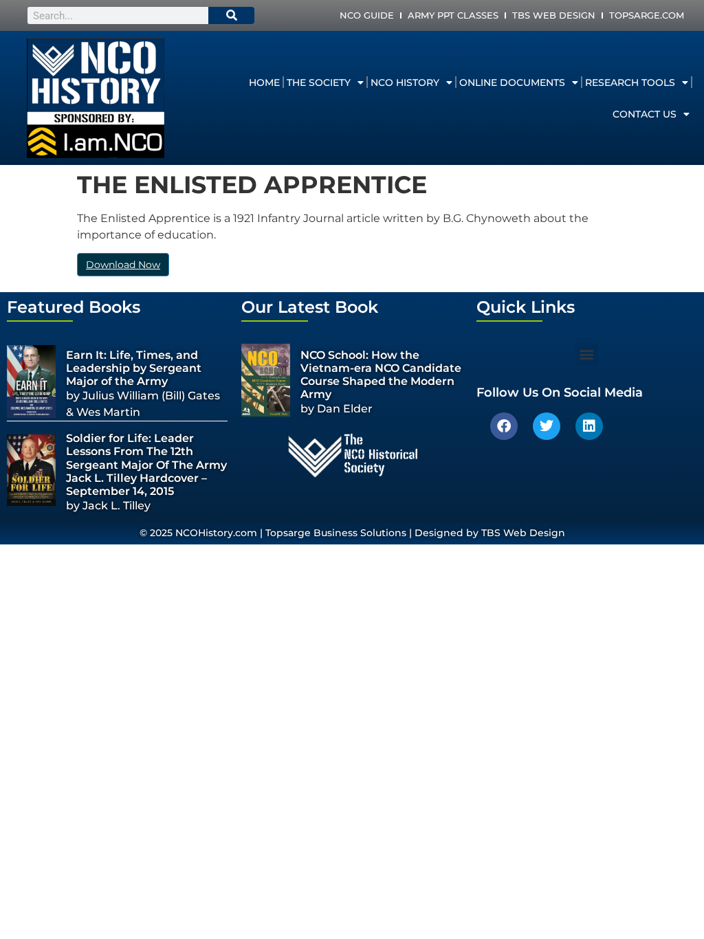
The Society (319, 82)
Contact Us (644, 114)
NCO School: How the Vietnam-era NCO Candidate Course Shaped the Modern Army (380, 375)
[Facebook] (504, 426)
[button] (586, 354)
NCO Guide (367, 15)
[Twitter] (546, 426)
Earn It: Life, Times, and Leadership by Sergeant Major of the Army (133, 368)
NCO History (405, 82)
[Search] (231, 15)
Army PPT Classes (453, 15)
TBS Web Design (553, 15)
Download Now (123, 264)
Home (264, 82)
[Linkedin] (589, 426)
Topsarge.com (646, 15)
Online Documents (512, 82)
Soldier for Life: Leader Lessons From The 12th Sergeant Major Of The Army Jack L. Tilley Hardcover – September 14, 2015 (146, 465)
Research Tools (630, 82)
